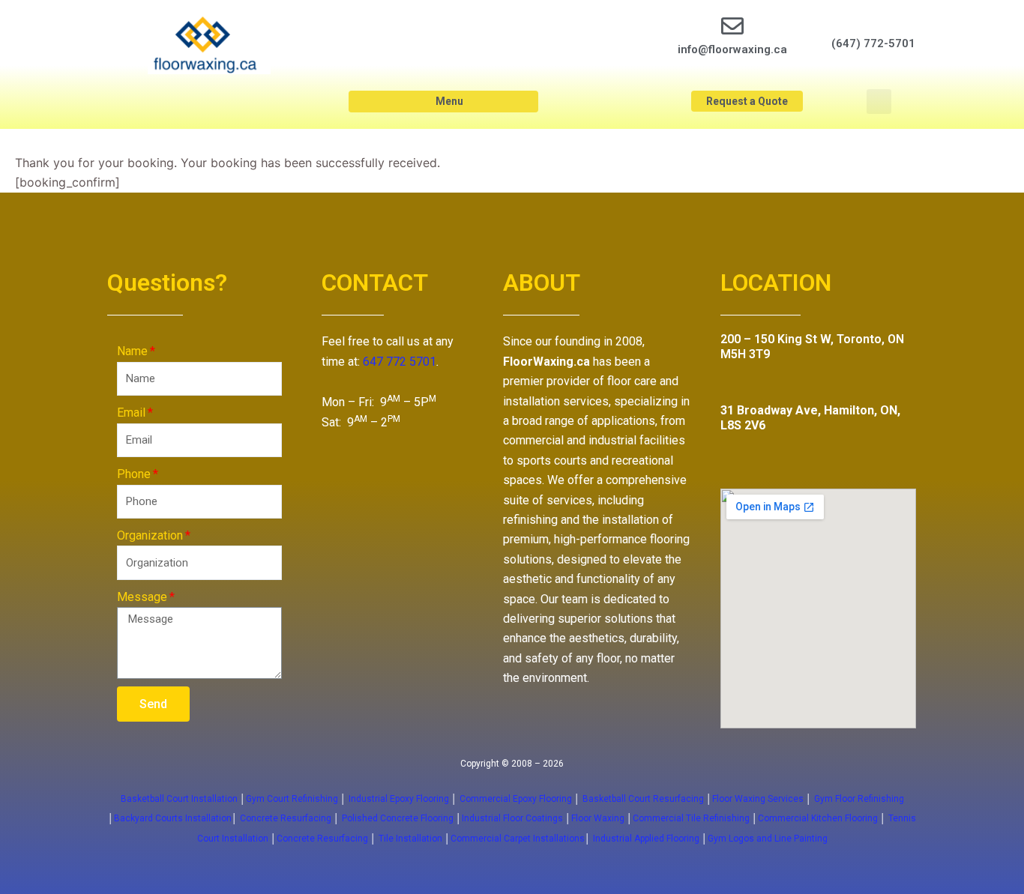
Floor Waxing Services (758, 799)
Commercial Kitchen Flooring (818, 818)
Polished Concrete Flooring (398, 818)
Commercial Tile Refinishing (691, 818)
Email (131, 412)
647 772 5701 (399, 361)
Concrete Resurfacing (285, 818)
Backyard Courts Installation (173, 818)
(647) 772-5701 (873, 43)
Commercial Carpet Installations (518, 838)
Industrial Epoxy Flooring (399, 799)
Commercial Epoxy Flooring (516, 799)
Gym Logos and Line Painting (768, 838)
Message (142, 597)
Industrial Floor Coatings (512, 818)
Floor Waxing (597, 818)
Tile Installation (410, 838)
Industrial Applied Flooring (647, 838)
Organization (150, 535)
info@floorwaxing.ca (732, 49)
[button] (443, 101)
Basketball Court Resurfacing (643, 799)
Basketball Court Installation (179, 799)
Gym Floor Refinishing (858, 799)
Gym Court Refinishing (292, 799)
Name (132, 351)
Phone (134, 474)
